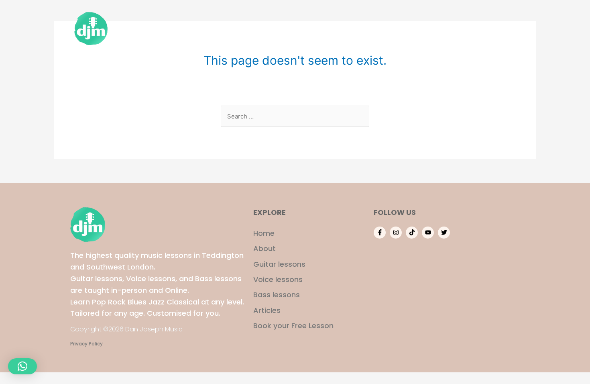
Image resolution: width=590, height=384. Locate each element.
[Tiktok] (412, 233)
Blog (468, 28)
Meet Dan (336, 28)
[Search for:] (295, 116)
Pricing (435, 28)
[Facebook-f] (380, 233)
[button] (22, 366)
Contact (503, 28)
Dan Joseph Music (151, 28)
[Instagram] (396, 233)
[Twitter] (444, 233)
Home (296, 28)
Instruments (388, 28)
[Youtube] (428, 233)
